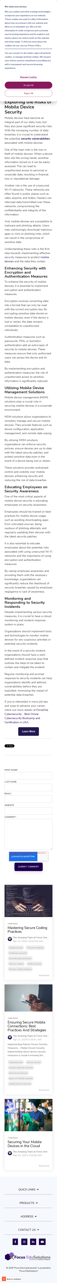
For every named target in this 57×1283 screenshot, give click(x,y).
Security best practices (20, 958)
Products (26, 1203)
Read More (44, 975)
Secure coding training (20, 969)
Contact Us (27, 1230)
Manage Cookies (28, 77)
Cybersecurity (15, 947)
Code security (34, 963)
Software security (18, 953)
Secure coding (16, 963)
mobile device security (20, 1083)
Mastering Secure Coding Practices (27, 929)
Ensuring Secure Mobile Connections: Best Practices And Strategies (27, 1026)
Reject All (28, 93)
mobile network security (21, 1067)
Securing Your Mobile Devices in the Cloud (25, 1144)
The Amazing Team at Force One (30, 937)
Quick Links (27, 1189)
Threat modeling (35, 947)
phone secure (33, 1062)
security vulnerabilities (35, 138)
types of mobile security (21, 1078)
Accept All (28, 85)
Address (27, 1216)
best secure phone (18, 1073)
